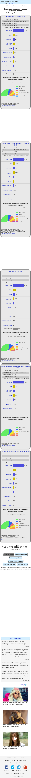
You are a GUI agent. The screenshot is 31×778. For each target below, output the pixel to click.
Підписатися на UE (9, 760)
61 (12, 547)
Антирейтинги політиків (15, 561)
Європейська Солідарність (9, 44)
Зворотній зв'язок (22, 760)
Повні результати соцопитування (8, 105)
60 (10, 547)
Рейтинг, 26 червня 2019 (15, 271)
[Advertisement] (15, 125)
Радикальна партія (7, 57)
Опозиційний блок (7, 52)
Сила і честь (9, 66)
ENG (12, 3)
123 (12, 550)
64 (21, 547)
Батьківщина (9, 39)
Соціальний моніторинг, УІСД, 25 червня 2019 (15, 451)
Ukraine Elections (11, 1)
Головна (2, 6)
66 (26, 547)
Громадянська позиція (6, 70)
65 (24, 547)
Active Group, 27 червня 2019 (15, 16)
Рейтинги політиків (21, 554)
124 (16, 550)
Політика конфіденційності (15, 762)
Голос (10, 48)
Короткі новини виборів (15, 638)
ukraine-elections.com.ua (18, 776)
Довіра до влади (22, 564)
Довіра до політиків (9, 564)
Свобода (10, 199)
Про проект (21, 757)
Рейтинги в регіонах (15, 558)
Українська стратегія (7, 61)
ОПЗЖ (10, 35)
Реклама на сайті (11, 757)
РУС (9, 3)
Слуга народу (9, 30)
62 (15, 547)
